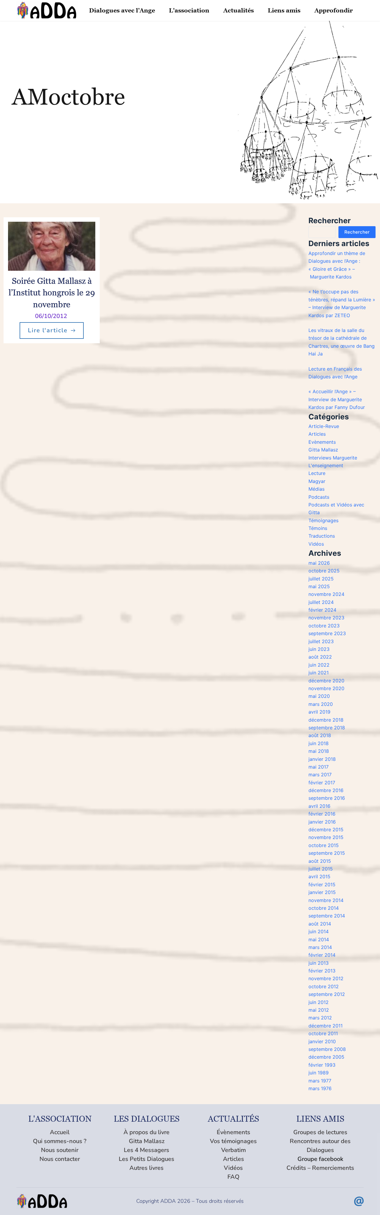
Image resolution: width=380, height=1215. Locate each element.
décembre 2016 (325, 790)
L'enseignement (325, 465)
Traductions (321, 536)
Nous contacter (59, 1159)
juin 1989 (318, 1073)
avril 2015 (319, 876)
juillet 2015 (320, 869)
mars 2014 (320, 947)
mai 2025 (319, 586)
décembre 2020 (326, 681)
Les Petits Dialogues (146, 1159)
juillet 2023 (321, 641)
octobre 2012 (323, 986)
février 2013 (321, 971)
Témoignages (323, 520)
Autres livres (146, 1168)
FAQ (233, 1177)
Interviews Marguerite (332, 458)
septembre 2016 (326, 798)
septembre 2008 (327, 1049)
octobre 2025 (324, 571)
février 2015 (321, 884)
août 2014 (319, 924)
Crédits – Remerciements (320, 1168)
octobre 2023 (324, 626)
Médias (316, 489)
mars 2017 (320, 775)
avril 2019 (319, 712)
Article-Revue (323, 426)
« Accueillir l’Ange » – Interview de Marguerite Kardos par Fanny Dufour (336, 399)
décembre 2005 (326, 1057)
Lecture (316, 473)
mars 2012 (320, 1018)
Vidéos (316, 544)
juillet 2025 (321, 579)
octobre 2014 (323, 908)
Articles (317, 434)
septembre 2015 (326, 853)
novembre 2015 (325, 837)
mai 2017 (318, 767)
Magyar (316, 481)
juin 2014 (318, 931)
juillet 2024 (321, 602)
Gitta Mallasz (323, 450)
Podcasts (318, 497)
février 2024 (322, 610)
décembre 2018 (325, 720)
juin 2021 (318, 673)
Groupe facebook (320, 1159)
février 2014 (321, 955)
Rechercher (357, 232)
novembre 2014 (325, 900)
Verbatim (233, 1150)
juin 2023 (319, 649)
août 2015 (319, 861)
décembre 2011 (325, 1026)
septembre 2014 (326, 916)
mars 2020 (320, 704)
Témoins (317, 528)
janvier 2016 (322, 822)
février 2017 (321, 783)
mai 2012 (318, 1010)
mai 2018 (318, 751)
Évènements (233, 1132)
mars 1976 (320, 1088)
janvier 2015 (322, 892)
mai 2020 (319, 696)
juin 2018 (318, 743)
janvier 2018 (322, 759)
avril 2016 (319, 806)
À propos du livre (147, 1132)
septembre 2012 (326, 994)
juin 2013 (318, 963)
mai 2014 (318, 939)
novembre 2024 (326, 594)
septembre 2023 (327, 633)
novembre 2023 (326, 618)
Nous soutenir (59, 1150)
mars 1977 (319, 1081)
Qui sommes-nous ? (59, 1141)
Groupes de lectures (320, 1132)
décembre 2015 (325, 829)
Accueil (59, 1132)
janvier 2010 (322, 1041)
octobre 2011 (323, 1033)
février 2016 (321, 814)
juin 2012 (318, 1002)
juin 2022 (319, 665)
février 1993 (321, 1065)
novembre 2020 (326, 688)
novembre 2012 (325, 978)
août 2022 (320, 657)
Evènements (322, 442)
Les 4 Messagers (146, 1150)
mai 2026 (319, 563)
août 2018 (319, 735)
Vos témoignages (233, 1141)
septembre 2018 (326, 728)
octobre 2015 (323, 845)
